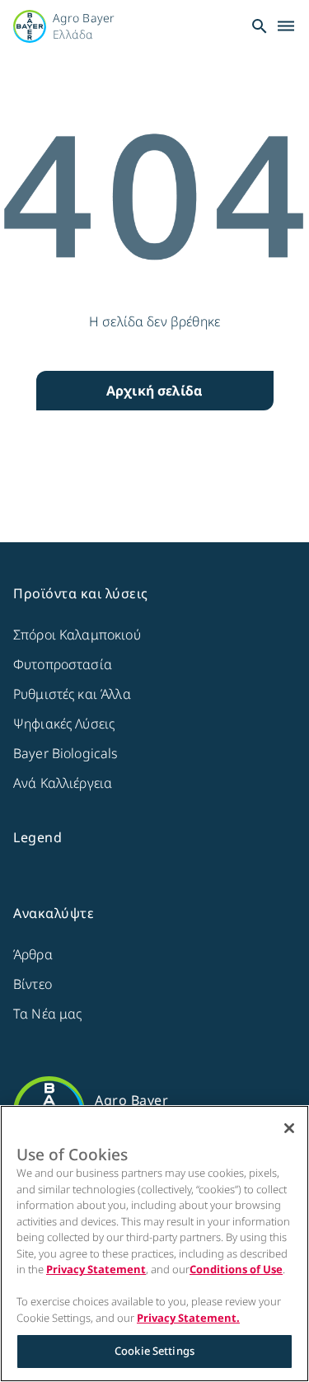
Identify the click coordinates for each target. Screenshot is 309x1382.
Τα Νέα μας (47, 1014)
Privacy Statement (96, 1269)
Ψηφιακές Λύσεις (64, 723)
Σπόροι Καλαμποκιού (77, 634)
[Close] (289, 1128)
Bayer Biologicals (66, 753)
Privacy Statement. (188, 1317)
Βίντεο (32, 984)
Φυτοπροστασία (62, 664)
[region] (154, 1243)
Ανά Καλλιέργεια (62, 783)
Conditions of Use (236, 1269)
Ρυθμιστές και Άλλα (72, 694)
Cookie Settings (154, 1350)
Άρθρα (33, 954)
